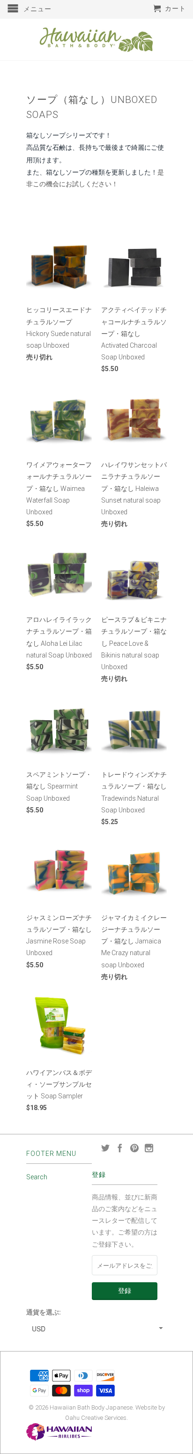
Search (36, 1177)
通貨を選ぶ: (43, 1312)
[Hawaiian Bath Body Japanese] (96, 39)
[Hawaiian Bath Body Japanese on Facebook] (120, 1148)
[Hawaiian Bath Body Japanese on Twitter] (105, 1148)
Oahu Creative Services (95, 1417)
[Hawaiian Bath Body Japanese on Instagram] (149, 1148)
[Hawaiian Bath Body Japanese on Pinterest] (134, 1148)
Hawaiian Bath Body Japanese (91, 1407)
